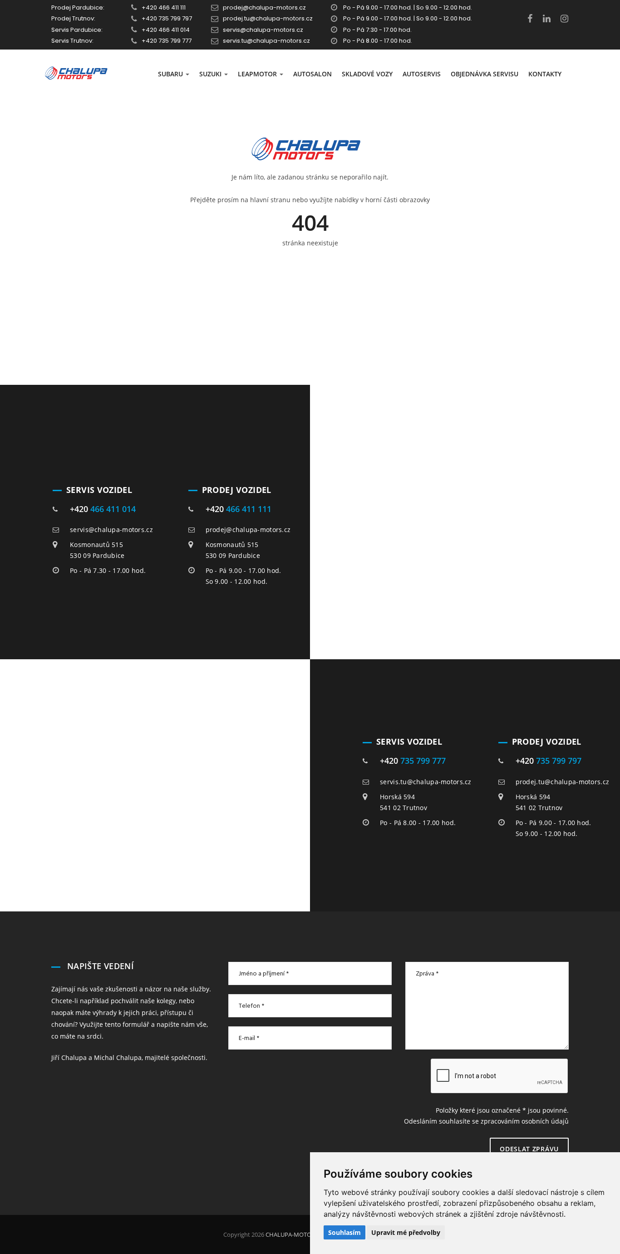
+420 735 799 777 (167, 40)
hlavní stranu (270, 199)
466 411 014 (113, 508)
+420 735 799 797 (167, 18)
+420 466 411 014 (166, 29)
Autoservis (422, 74)
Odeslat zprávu (529, 1149)
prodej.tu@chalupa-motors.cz (268, 18)
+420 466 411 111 (164, 7)
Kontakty (544, 74)
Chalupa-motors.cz (295, 1234)
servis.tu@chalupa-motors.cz (266, 40)
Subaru (171, 74)
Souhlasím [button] (344, 1232)
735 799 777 (423, 760)
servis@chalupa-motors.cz (263, 29)
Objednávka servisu (484, 74)
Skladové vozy (367, 74)
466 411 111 (248, 508)
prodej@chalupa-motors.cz (264, 7)
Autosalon (312, 74)
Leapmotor (258, 74)
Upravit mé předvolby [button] (405, 1232)
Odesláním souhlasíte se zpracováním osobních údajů (486, 1121)
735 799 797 (558, 760)
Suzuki (211, 74)
